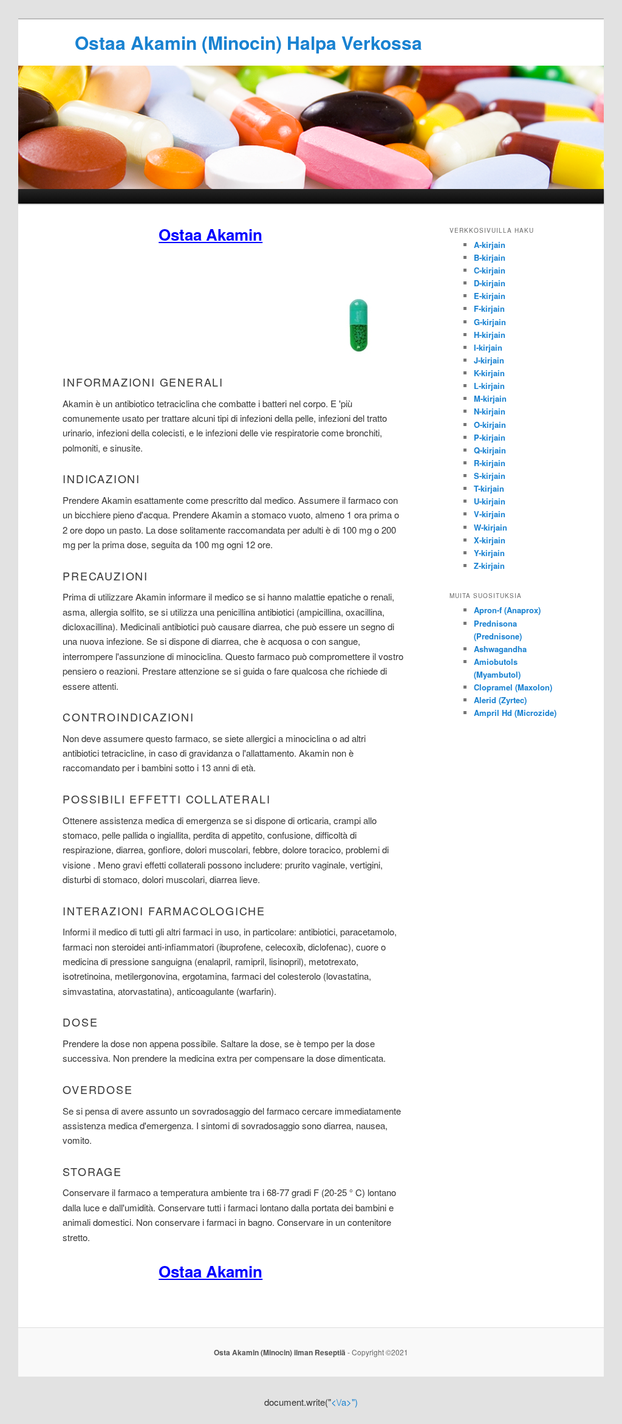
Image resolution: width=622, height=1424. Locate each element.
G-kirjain (490, 322)
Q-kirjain (490, 450)
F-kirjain (489, 308)
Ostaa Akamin (210, 234)
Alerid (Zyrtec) (500, 700)
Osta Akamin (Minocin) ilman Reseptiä (280, 1352)
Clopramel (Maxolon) (513, 687)
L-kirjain (489, 385)
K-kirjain (489, 373)
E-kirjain (489, 295)
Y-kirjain (489, 553)
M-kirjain (490, 398)
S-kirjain (489, 475)
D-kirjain (489, 283)
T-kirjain (489, 488)
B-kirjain (489, 257)
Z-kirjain (489, 565)
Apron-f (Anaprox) (507, 610)
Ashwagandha (500, 649)
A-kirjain (489, 244)
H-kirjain (489, 334)
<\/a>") (344, 1401)
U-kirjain (489, 501)
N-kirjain (489, 411)
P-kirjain (489, 437)
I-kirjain (488, 347)
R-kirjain (489, 463)
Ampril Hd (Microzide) (515, 712)
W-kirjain (490, 527)
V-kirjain (489, 514)
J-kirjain (489, 360)
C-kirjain (489, 270)
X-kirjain (489, 540)
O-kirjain (490, 424)
